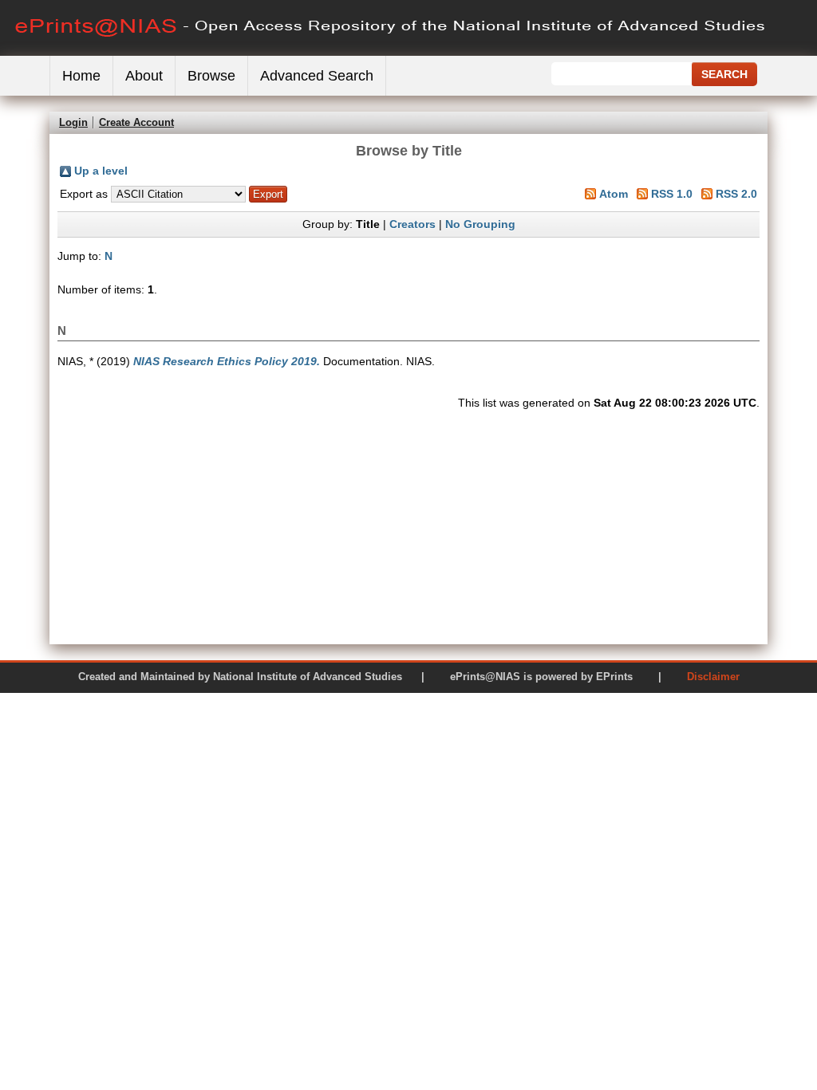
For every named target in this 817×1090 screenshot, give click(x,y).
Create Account (136, 122)
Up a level (101, 170)
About (144, 76)
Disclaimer (713, 677)
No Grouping (480, 224)
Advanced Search (316, 76)
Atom (613, 193)
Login (73, 122)
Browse (211, 76)
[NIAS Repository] (391, 52)
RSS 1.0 (672, 193)
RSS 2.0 (736, 193)
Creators (412, 224)
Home (81, 76)
